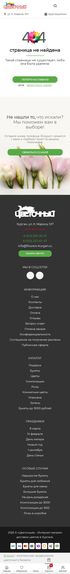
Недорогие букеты (35, 475)
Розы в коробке (35, 513)
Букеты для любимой (35, 481)
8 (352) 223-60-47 (35, 241)
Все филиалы (35, 229)
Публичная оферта (35, 345)
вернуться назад (39, 85)
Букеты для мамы (35, 486)
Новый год (35, 444)
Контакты (35, 302)
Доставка (35, 307)
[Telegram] (39, 6)
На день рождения (35, 497)
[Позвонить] (63, 6)
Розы (35, 386)
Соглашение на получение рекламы (35, 339)
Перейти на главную (35, 79)
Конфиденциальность (35, 334)
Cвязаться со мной (35, 152)
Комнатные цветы (35, 392)
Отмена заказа (35, 329)
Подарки (35, 365)
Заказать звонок (35, 253)
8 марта (35, 428)
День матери (35, 439)
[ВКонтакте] (47, 6)
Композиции (35, 381)
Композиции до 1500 (35, 508)
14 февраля (35, 434)
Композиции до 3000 (35, 502)
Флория (9, 555)
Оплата (35, 312)
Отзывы (35, 318)
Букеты (35, 370)
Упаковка (35, 397)
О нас (35, 296)
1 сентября (35, 450)
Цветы (35, 376)
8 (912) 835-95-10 (35, 236)
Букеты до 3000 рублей (35, 408)
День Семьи (35, 455)
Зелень (35, 403)
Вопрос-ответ (35, 323)
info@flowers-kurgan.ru (35, 246)
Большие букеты (35, 491)
